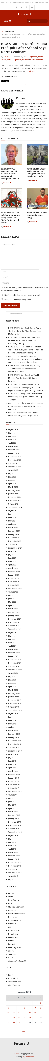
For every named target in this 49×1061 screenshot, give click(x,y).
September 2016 (15, 832)
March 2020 (13, 690)
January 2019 (13, 737)
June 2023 (12, 558)
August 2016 (13, 835)
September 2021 (15, 629)
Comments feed (14, 981)
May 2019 (12, 724)
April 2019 (12, 727)
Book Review (13, 900)
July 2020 (11, 676)
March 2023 (13, 568)
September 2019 (15, 710)
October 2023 (13, 544)
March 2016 (13, 852)
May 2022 (12, 602)
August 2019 (13, 713)
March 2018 (13, 771)
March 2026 (13, 446)
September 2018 (15, 751)
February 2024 (14, 531)
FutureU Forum (14, 920)
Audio (10, 896)
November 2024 (14, 500)
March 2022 (13, 609)
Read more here (33, 71)
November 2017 (14, 784)
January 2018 (13, 778)
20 (24, 1017)
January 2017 (13, 818)
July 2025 (11, 473)
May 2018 (12, 764)
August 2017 (13, 795)
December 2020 (14, 659)
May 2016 (12, 845)
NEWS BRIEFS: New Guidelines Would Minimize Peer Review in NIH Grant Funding (23, 378)
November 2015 (14, 866)
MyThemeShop (28, 1056)
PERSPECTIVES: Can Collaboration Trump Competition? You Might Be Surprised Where (10, 218)
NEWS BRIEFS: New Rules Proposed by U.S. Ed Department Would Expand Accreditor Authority (24, 368)
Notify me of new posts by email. (17, 299)
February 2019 (14, 734)
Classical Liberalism (16, 907)
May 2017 (12, 805)
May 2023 (12, 561)
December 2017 (14, 781)
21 (30, 1017)
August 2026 (13, 429)
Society (25, 60)
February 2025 (14, 490)
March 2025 (13, 487)
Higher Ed (9, 31)
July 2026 (11, 433)
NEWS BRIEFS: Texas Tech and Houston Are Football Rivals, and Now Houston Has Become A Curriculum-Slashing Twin (25, 350)
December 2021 (14, 619)
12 (19, 1013)
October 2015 (13, 869)
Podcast (11, 944)
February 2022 (14, 612)
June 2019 (12, 720)
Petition (11, 940)
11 (14, 1013)
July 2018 (11, 757)
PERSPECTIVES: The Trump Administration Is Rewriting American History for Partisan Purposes (25, 406)
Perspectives (13, 937)
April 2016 (12, 849)
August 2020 (13, 673)
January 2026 (13, 453)
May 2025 (12, 480)
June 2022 (12, 598)
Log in (10, 975)
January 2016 (13, 859)
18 (14, 1017)
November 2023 (14, 541)
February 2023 (14, 571)
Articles (11, 893)
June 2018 (12, 761)
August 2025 (13, 470)
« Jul (23, 1031)
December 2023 (14, 538)
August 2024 (13, 510)
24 (8, 1022)
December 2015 (14, 862)
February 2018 (14, 774)
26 (19, 1022)
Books (10, 903)
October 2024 (13, 504)
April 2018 (12, 768)
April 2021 (12, 646)
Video (10, 957)
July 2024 (11, 514)
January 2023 (13, 575)
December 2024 (14, 497)
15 (35, 1013)
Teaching (12, 954)
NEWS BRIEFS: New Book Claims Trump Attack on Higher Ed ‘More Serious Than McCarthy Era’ (24, 331)
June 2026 (12, 436)
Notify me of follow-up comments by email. (22, 295)
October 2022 (13, 585)
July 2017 (11, 798)
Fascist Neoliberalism (17, 913)
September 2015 (15, 872)
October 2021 (13, 625)
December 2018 (14, 740)
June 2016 (12, 842)
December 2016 (14, 822)
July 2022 (11, 595)
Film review (12, 917)
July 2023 (11, 554)
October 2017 (13, 788)
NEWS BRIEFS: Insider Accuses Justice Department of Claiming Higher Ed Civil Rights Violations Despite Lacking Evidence (25, 387)
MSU (10, 927)
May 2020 (12, 683)
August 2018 (13, 754)
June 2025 (12, 477)
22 (35, 1017)
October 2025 (13, 463)
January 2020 (13, 697)
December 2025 (14, 456)
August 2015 (13, 876)
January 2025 (13, 494)
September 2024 (15, 507)
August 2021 (13, 632)
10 (8, 1013)
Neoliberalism (13, 930)
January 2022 (13, 615)
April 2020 (12, 686)
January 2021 (13, 656)
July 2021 (11, 636)
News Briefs (13, 934)
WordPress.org (14, 985)
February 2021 (14, 653)
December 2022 (14, 578)
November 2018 (14, 744)
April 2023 (12, 565)
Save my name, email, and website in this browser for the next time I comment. (24, 289)
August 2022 (13, 592)
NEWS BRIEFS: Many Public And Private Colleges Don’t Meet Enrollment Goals (36, 172)
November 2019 (14, 703)
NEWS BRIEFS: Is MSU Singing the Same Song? (37, 215)
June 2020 (12, 680)
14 (30, 1013)
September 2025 (15, 466)
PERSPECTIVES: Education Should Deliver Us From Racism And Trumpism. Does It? (10, 174)
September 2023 (15, 548)
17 (8, 1017)
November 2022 (14, 581)
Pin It (26, 84)
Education (12, 910)
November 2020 (14, 663)
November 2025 (14, 460)
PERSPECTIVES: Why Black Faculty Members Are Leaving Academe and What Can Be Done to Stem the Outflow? (25, 359)
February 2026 (14, 450)
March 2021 (13, 649)
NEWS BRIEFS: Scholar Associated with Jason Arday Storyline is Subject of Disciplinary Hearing (24, 340)
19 (19, 1017)
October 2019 (13, 707)
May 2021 (12, 642)
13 (24, 1013)
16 (41, 1013)
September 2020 (15, 669)
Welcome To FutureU (17, 961)
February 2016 (14, 856)
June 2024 (12, 517)
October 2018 (13, 747)
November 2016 (14, 825)
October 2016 (13, 828)
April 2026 (12, 443)
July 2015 (11, 879)
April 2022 (12, 605)
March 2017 (13, 812)
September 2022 (15, 588)
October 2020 (13, 666)
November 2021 (14, 622)
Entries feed (13, 978)
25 (14, 1022)
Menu (6, 21)
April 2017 (12, 808)
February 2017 (14, 815)
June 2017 (12, 801)
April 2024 (12, 524)
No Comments (36, 60)
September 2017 (15, 791)
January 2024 (13, 534)
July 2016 (11, 839)
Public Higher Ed (14, 60)
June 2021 (12, 639)
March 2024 (13, 527)
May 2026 (12, 439)
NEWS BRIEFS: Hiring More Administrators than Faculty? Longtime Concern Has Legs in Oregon (25, 397)
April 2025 (12, 483)
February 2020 (14, 693)
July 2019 (11, 717)
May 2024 (12, 521)
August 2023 (13, 551)
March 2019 (13, 730)
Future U (24, 14)
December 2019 (14, 700)
